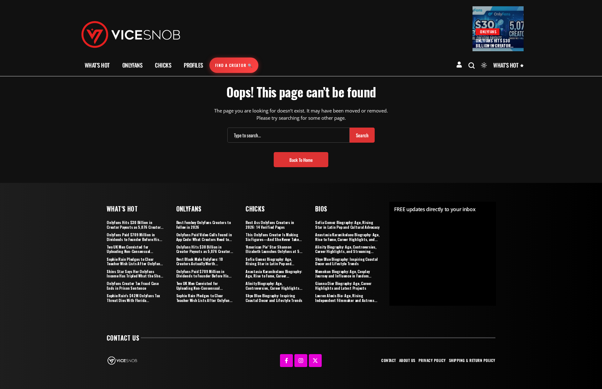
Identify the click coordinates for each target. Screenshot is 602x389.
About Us (407, 360)
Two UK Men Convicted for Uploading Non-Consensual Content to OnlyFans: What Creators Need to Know (128, 253)
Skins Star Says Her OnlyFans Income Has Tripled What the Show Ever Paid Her (134, 276)
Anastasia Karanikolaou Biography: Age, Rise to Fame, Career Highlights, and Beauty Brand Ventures (274, 278)
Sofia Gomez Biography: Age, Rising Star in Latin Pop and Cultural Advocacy (269, 263)
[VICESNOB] (130, 34)
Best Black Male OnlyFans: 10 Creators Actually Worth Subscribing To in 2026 (199, 263)
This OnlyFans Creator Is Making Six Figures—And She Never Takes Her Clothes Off (273, 239)
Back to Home (301, 159)
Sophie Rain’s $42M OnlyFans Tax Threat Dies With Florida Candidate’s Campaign (133, 300)
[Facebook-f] (286, 360)
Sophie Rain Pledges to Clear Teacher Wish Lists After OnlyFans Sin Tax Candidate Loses (134, 263)
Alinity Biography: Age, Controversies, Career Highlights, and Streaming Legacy (273, 288)
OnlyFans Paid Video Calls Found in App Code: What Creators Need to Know (204, 239)
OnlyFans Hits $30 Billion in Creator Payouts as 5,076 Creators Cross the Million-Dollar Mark (134, 227)
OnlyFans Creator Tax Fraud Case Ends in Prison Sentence (133, 285)
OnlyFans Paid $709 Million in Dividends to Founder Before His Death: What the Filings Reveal (133, 239)
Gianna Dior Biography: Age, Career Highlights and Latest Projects (343, 285)
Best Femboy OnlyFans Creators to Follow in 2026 (203, 224)
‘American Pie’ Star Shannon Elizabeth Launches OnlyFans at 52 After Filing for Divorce (273, 251)
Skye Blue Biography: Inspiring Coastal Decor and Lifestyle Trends (274, 298)
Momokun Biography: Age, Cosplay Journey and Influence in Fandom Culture (342, 276)
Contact (388, 360)
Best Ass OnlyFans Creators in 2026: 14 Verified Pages (270, 224)
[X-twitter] (315, 360)
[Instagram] (300, 360)
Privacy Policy (432, 360)
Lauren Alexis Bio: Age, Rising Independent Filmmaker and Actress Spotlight (344, 300)
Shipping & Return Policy (472, 360)
